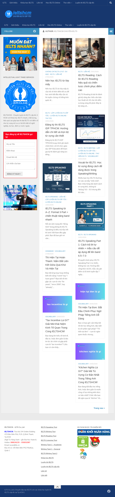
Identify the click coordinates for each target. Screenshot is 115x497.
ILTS (4, 3)
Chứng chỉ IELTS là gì (54, 71)
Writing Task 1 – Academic (51, 445)
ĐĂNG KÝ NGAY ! (14, 174)
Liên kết (44, 475)
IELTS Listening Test (49, 440)
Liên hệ (40, 3)
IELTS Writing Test (48, 432)
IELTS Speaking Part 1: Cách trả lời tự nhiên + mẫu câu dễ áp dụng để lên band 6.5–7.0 (89, 248)
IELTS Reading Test (48, 436)
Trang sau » (99, 408)
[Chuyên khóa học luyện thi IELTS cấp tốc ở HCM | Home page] (18, 14)
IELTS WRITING (89, 148)
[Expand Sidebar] (111, 31)
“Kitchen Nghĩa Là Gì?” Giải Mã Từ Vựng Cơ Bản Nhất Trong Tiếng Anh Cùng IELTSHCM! (88, 375)
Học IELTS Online (53, 3)
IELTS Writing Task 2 (49, 453)
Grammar (49, 251)
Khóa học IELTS (27, 3)
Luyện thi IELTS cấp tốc (84, 3)
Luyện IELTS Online (58, 115)
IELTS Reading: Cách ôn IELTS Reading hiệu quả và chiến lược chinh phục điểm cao (90, 82)
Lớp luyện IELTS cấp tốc (55, 199)
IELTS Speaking (51, 197)
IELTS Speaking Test (49, 427)
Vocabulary (93, 156)
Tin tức (48, 118)
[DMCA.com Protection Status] (83, 447)
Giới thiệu (13, 3)
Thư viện (67, 3)
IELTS (52, 74)
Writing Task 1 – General (50, 449)
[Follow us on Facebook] (34, 31)
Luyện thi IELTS (47, 462)
